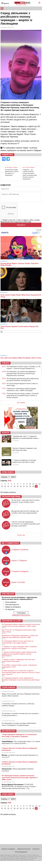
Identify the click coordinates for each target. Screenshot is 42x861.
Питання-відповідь (11, 497)
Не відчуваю (10, 609)
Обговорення (8, 731)
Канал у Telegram (19, 560)
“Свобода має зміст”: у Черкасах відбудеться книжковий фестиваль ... (26, 437)
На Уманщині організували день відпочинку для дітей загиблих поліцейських (22, 379)
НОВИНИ (5, 363)
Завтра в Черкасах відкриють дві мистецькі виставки (24, 449)
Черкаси (6, 3)
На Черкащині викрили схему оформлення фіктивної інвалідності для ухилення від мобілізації (21, 679)
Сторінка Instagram (19, 571)
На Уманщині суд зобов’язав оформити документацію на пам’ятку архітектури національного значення (21, 373)
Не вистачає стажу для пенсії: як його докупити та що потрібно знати (25, 501)
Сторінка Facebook (19, 550)
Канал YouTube (18, 582)
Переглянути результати (21, 615)
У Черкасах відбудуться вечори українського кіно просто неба (24, 461)
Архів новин (8, 472)
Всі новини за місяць (8, 492)
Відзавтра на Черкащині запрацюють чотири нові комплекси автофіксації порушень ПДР (20, 636)
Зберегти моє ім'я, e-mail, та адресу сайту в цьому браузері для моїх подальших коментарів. (20, 221)
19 (17, 486)
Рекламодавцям (21, 852)
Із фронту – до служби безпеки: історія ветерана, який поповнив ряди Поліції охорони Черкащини (30, 174)
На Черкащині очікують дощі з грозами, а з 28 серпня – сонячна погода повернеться (23, 367)
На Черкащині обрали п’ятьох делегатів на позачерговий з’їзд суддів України (17, 642)
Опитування (8, 594)
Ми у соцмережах (10, 543)
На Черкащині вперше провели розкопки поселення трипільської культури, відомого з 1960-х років (21, 625)
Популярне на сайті (11, 621)
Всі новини (21, 402)
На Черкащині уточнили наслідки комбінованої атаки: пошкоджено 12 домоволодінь (19, 724)
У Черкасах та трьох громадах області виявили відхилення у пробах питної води (19, 647)
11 (33, 484)
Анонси (5, 433)
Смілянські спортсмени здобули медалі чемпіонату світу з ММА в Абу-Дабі (21, 389)
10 (30, 484)
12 (36, 484)
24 (33, 486)
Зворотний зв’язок (23, 849)
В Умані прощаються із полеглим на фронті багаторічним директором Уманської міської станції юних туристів (21, 672)
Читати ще (21, 535)
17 (11, 486)
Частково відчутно (12, 604)
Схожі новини (8, 687)
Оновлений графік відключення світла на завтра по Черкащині (11, 172)
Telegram (37, 150)
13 (39, 484)
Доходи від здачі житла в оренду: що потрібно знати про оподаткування (25, 512)
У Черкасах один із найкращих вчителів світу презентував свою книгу (18, 660)
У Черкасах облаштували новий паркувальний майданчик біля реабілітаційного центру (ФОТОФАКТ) (19, 654)
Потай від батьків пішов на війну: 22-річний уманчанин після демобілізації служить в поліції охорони (22, 395)
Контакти (36, 849)
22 (27, 486)
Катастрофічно (10, 602)
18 (14, 486)
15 (5, 486)
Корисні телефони (8, 849)
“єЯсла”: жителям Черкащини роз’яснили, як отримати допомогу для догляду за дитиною (25, 524)
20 (21, 486)
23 (30, 486)
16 (8, 486)
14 (2, 486)
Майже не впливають (13, 607)
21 (24, 486)
